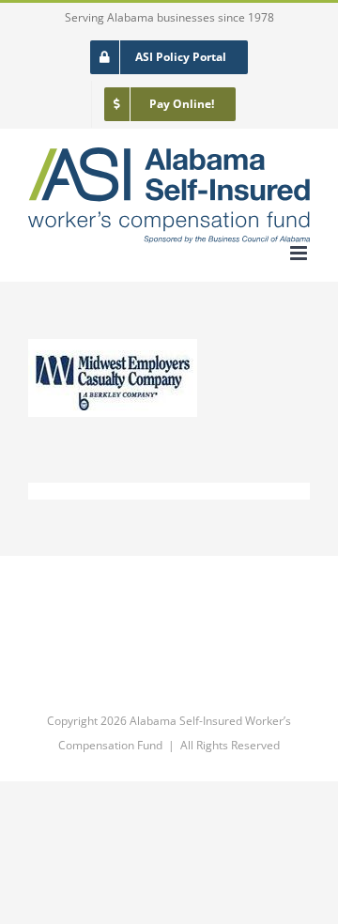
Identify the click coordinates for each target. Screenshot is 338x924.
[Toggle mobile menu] (300, 253)
